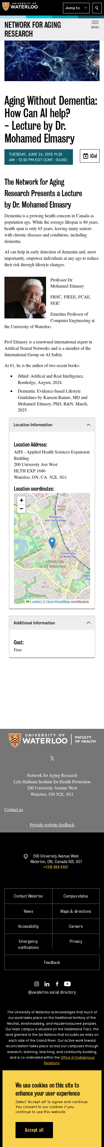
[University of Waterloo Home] (20, 7)
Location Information (33, 424)
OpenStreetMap (58, 601)
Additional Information (34, 622)
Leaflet (34, 601)
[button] (76, 8)
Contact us (13, 809)
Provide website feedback (52, 824)
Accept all (34, 1130)
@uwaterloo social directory (52, 992)
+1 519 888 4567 (56, 867)
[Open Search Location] (97, 8)
